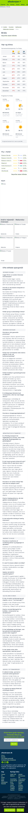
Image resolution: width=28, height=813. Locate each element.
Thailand (12, 788)
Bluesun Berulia (5, 155)
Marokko (20, 788)
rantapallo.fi (10, 797)
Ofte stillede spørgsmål (7, 758)
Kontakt (3, 756)
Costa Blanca (21, 779)
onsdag (6, 121)
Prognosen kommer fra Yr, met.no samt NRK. (12, 141)
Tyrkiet (12, 783)
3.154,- (25, 160)
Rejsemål (3, 783)
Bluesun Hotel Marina (7, 158)
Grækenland (21, 780)
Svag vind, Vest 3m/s (20, 136)
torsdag (19, 121)
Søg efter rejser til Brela (9, 35)
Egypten (12, 790)
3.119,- (25, 155)
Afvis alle (20, 810)
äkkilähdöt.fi (4, 797)
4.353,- (25, 163)
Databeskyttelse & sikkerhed (8, 760)
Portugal (12, 786)
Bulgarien (20, 786)
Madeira (20, 790)
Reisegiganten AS (15, 795)
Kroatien (20, 785)
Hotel (17, 4)
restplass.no (5, 796)
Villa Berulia (4, 171)
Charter (3, 4)
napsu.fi (16, 797)
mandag (6, 100)
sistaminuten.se (12, 796)
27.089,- (25, 171)
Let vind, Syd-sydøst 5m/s (19, 115)
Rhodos (20, 782)
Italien (19, 783)
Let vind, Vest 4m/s (7, 135)
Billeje (23, 4)
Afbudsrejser (4, 782)
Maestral (4, 163)
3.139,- (25, 158)
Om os (3, 755)
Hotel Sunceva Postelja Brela (9, 165)
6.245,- (25, 168)
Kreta (11, 782)
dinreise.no (10, 798)
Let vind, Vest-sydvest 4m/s (6, 115)
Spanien (20, 774)
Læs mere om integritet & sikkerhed (14, 806)
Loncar (3, 168)
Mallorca (12, 775)
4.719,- (25, 165)
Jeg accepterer (9, 810)
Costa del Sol (13, 780)
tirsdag (19, 100)
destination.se (22, 797)
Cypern (12, 785)
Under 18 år (13, 774)
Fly (8, 4)
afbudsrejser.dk (21, 796)
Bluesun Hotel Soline (7, 160)
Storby (12, 4)
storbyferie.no (17, 798)
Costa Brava (13, 779)
